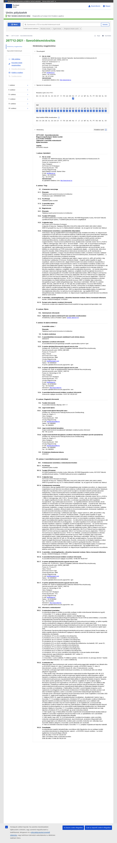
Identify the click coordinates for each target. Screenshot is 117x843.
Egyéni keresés (57, 28)
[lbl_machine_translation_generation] (59, 117)
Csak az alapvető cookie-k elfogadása (98, 827)
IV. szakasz (12, 94)
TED (7, 35)
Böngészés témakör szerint (71, 28)
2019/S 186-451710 (73, 317)
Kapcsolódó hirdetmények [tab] (14, 51)
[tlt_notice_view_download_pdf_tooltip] (37, 111)
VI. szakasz (12, 103)
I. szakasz (12, 85)
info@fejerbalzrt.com (53, 361)
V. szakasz (12, 99)
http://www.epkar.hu (55, 387)
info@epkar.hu (51, 382)
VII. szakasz (12, 108)
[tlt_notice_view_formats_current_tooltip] (106, 130)
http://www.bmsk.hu (65, 80)
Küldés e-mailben (17, 72)
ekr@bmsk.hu (51, 72)
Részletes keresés (45, 28)
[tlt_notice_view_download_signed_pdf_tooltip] (73, 98)
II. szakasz (12, 90)
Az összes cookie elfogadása (73, 827)
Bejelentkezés (95, 6)
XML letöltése (16, 59)
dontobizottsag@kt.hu (53, 421)
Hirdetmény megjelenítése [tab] (14, 46)
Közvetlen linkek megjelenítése (17, 64)
